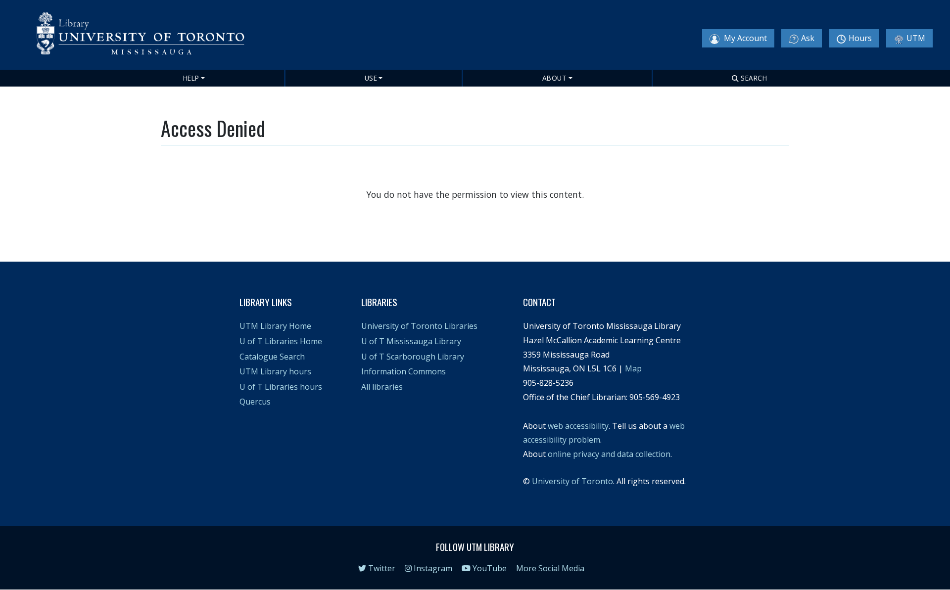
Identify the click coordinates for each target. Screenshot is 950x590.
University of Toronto (572, 481)
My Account (744, 38)
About (554, 78)
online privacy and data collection (609, 454)
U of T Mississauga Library (411, 341)
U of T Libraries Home (280, 341)
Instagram (432, 568)
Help (191, 78)
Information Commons (403, 371)
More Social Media (550, 568)
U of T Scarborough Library (412, 356)
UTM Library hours (275, 371)
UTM (915, 38)
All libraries (382, 386)
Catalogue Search (272, 356)
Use (371, 78)
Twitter (380, 568)
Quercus (255, 401)
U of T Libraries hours (280, 386)
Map (633, 368)
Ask (807, 38)
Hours (860, 38)
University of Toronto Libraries (419, 325)
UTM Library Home (275, 325)
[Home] (146, 36)
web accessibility (578, 425)
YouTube (489, 568)
